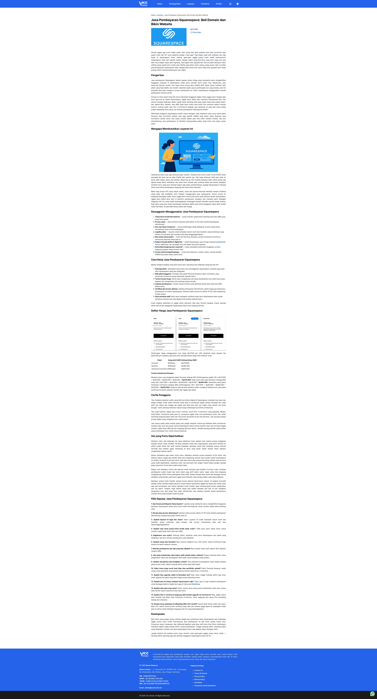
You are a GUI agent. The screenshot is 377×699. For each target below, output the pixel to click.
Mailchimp (196, 584)
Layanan (190, 4)
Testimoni (205, 4)
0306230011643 (149, 676)
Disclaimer (198, 682)
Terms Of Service (200, 673)
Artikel (219, 4)
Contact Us (198, 670)
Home (159, 4)
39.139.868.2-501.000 (154, 679)
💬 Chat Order (195, 32)
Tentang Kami (175, 4)
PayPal (197, 85)
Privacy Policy (199, 676)
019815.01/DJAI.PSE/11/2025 (157, 681)
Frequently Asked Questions (205, 686)
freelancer (203, 114)
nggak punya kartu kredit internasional (209, 57)
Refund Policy (199, 679)
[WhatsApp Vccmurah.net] (372, 696)
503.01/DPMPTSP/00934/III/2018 (156, 684)
